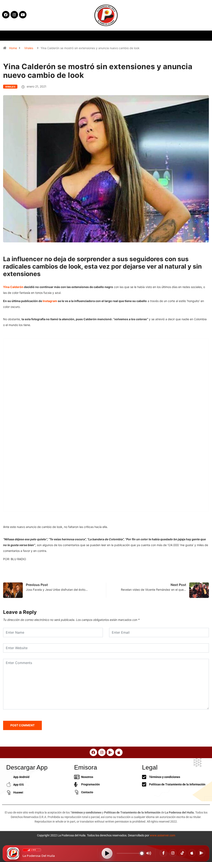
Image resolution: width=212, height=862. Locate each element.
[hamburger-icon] (173, 36)
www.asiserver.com (162, 835)
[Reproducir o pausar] (107, 853)
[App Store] (192, 853)
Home (13, 48)
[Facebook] (163, 853)
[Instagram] (173, 853)
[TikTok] (182, 853)
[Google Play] (201, 853)
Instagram (50, 301)
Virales (28, 48)
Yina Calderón (13, 287)
